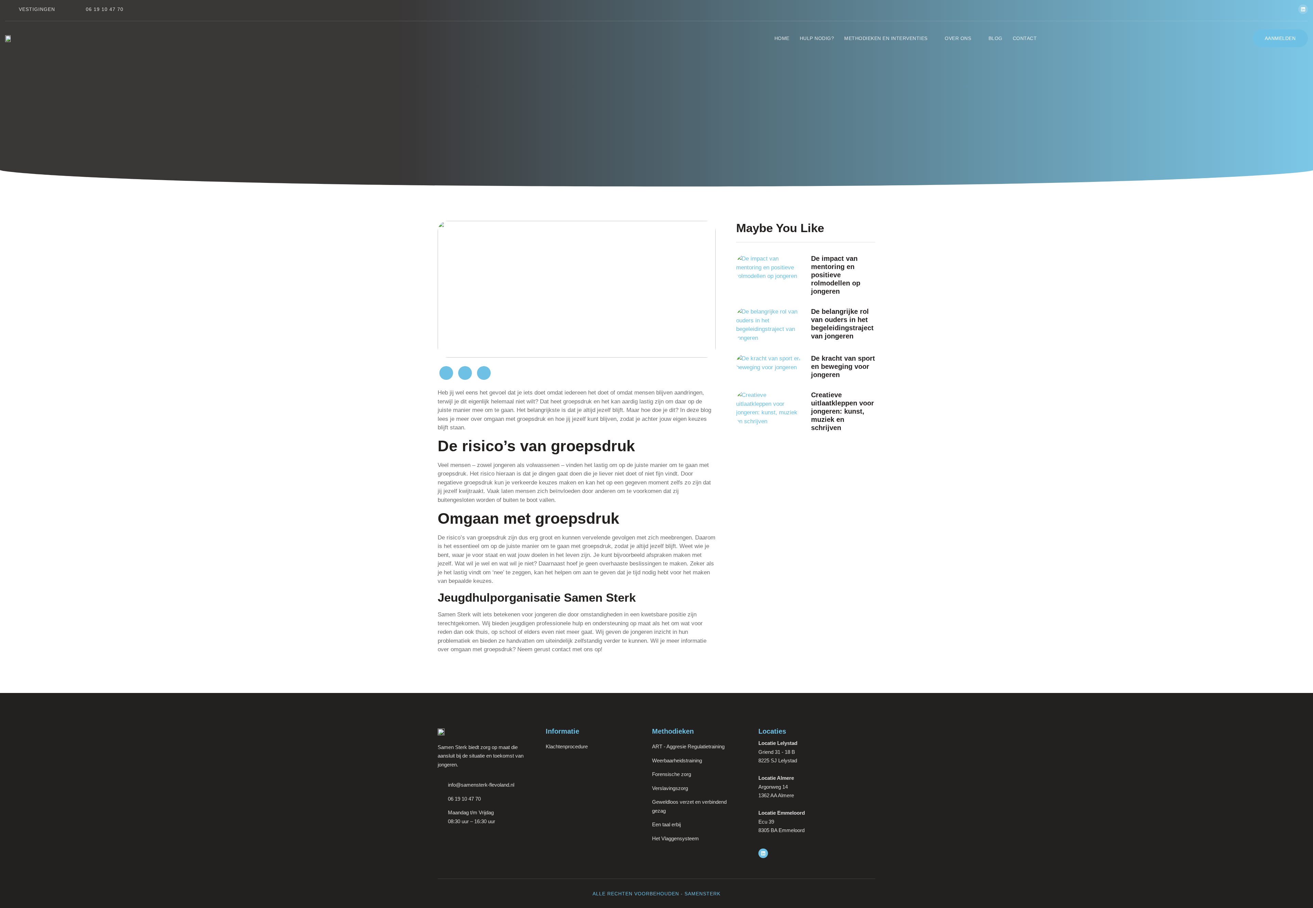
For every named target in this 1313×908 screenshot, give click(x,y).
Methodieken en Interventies (886, 38)
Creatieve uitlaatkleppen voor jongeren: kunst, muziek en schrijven (842, 411)
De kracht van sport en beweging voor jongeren (843, 366)
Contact (1025, 38)
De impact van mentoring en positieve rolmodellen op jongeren (835, 275)
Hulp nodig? (817, 38)
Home (782, 38)
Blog (996, 38)
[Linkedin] (1303, 9)
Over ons (958, 38)
